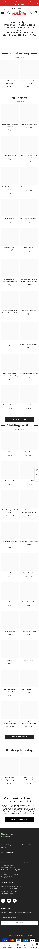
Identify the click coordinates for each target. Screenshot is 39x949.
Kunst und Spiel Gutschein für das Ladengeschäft (29, 722)
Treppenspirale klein (29, 631)
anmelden (19, 922)
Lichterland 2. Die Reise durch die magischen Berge (10, 375)
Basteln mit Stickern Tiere (29, 689)
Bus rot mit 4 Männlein (29, 405)
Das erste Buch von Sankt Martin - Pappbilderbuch (29, 280)
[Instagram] (9, 901)
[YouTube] (15, 901)
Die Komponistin (10, 218)
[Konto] (30, 12)
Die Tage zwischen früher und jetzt (29, 157)
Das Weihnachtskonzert (29, 187)
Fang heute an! (29, 247)
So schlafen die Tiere (29, 310)
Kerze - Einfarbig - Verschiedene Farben (30, 779)
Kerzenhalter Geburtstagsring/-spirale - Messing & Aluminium (29, 511)
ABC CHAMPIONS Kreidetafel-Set (9, 82)
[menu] (2, 12)
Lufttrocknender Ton (29, 602)
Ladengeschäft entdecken (19, 819)
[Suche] (8, 12)
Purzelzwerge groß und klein (10, 511)
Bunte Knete (10, 573)
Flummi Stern (10, 660)
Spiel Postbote (28, 660)
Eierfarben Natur (10, 631)
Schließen (37, 3)
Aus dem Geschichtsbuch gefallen (10, 188)
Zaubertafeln (29, 451)
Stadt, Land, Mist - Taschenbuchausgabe (10, 280)
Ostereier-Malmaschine (10, 602)
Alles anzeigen (19, 57)
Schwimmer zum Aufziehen (29, 541)
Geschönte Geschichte (10, 405)
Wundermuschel (10, 481)
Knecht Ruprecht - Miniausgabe (10, 249)
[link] (10, 946)
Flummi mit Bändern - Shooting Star (10, 543)
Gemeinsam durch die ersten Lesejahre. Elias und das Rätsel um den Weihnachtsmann (29, 343)
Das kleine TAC (29, 481)
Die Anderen (10, 342)
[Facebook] (3, 901)
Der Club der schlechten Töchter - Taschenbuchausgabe (10, 125)
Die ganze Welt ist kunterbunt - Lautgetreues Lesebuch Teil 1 (10, 691)
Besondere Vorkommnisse (28, 218)
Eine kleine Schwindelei (29, 124)
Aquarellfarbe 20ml (29, 573)
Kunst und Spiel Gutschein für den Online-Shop (10, 722)
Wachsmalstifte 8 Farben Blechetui (29, 82)
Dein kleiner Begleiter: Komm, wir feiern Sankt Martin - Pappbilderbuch (10, 312)
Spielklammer (10, 451)
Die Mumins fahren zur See (29, 373)
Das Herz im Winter (10, 155)
